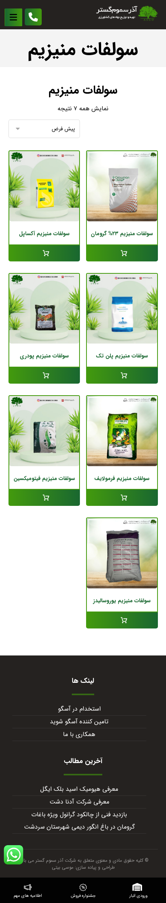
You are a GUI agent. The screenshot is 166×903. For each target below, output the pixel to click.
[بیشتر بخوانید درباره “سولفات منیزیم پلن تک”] (122, 375)
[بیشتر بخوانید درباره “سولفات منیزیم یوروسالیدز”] (122, 620)
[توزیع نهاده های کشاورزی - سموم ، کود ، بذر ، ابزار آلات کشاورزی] (127, 13)
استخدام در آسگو (79, 709)
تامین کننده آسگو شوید (79, 721)
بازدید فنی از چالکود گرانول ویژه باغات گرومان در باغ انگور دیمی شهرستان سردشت (79, 821)
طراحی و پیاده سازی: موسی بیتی (83, 867)
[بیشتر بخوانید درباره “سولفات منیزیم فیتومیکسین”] (44, 498)
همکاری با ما (79, 734)
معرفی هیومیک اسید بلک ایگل (79, 789)
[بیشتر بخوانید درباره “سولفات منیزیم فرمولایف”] (122, 498)
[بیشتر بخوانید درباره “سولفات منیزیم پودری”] (44, 375)
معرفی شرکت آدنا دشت (79, 802)
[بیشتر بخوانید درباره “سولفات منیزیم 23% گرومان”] (122, 253)
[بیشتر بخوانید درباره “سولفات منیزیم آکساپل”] (44, 253)
